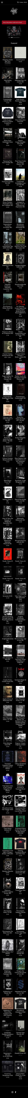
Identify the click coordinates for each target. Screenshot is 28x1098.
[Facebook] (15, 1092)
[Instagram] (12, 1092)
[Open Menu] (2, 2)
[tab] (10, 37)
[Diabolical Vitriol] (14, 11)
